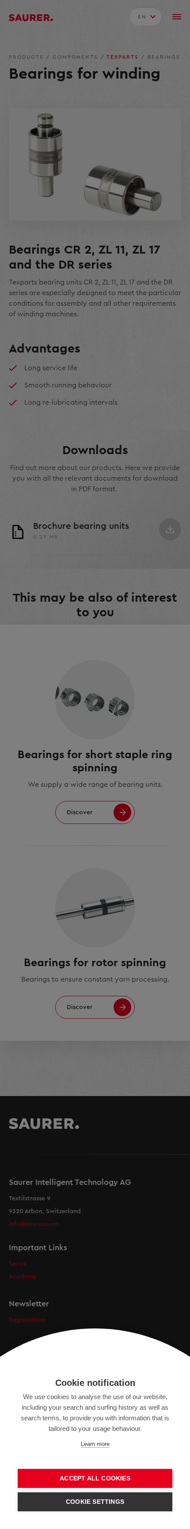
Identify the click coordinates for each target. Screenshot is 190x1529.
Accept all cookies (95, 1478)
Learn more (95, 1444)
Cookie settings (95, 1502)
